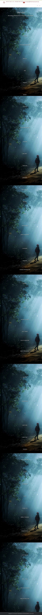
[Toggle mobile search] (37, 5)
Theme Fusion (32, 613)
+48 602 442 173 (19, 1)
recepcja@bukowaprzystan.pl (32, 1)
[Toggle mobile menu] (39, 5)
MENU (25, 307)
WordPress (27, 613)
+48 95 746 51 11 (10, 1)
